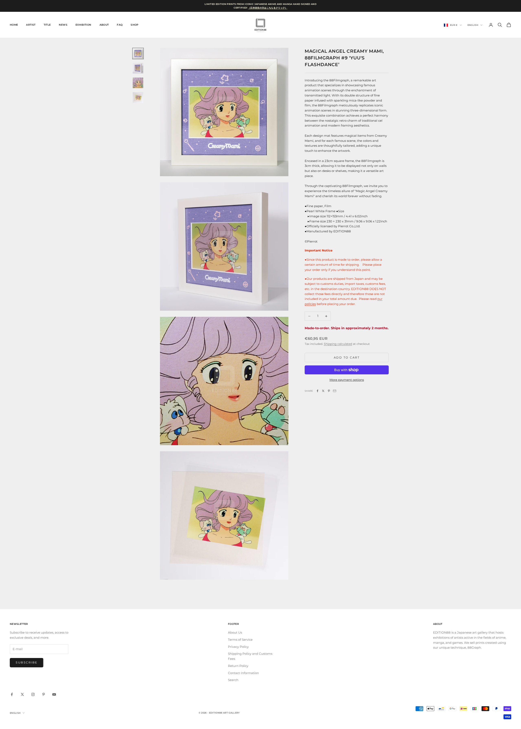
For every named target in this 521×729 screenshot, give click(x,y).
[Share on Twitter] (323, 390)
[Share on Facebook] (317, 390)
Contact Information (243, 673)
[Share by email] (334, 390)
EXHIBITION (83, 24)
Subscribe (26, 662)
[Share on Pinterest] (329, 390)
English (472, 25)
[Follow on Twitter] (22, 694)
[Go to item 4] (138, 97)
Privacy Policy (238, 647)
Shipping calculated (338, 344)
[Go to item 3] (138, 83)
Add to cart (347, 357)
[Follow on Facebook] (12, 694)
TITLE (47, 24)
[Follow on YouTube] (54, 694)
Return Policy (238, 666)
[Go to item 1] (138, 53)
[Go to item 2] (138, 68)
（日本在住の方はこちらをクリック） (267, 7)
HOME (14, 24)
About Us (235, 632)
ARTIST (30, 24)
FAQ (120, 24)
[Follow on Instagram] (33, 694)
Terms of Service (240, 640)
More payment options (346, 380)
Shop (134, 24)
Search (233, 680)
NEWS (63, 24)
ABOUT (104, 24)
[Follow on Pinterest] (44, 694)
